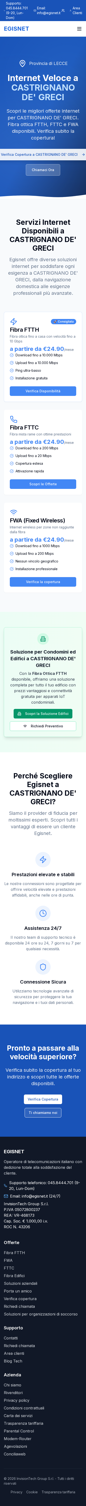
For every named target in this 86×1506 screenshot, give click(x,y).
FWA (8, 1260)
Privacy (16, 1492)
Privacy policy (16, 1400)
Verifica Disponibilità (43, 391)
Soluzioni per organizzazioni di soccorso (41, 1314)
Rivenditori (13, 1392)
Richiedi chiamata (19, 1306)
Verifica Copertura (43, 1099)
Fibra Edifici (14, 1275)
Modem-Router (18, 1438)
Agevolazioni (15, 1446)
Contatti (11, 1338)
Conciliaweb (15, 1454)
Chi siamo (12, 1385)
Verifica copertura (20, 1298)
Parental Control (19, 1431)
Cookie (32, 1492)
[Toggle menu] (79, 29)
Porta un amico (18, 1291)
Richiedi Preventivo (47, 726)
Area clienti (14, 1353)
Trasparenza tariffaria (23, 1423)
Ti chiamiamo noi (43, 1113)
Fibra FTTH (14, 1252)
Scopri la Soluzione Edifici (47, 714)
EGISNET (16, 28)
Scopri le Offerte (43, 484)
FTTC (9, 1268)
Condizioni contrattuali (24, 1408)
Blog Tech (13, 1361)
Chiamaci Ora (43, 170)
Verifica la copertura (43, 582)
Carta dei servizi (18, 1415)
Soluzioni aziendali (20, 1283)
